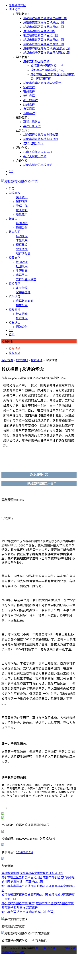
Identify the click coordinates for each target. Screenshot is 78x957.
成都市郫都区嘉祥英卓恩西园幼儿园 (46, 48)
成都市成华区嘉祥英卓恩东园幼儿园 (46, 52)
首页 (12, 188)
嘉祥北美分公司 (33, 143)
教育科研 (14, 231)
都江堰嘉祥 (30, 100)
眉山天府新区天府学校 (37, 152)
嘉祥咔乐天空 (32, 126)
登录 (12, 334)
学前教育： (23, 13)
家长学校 (22, 288)
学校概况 (14, 193)
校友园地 (14, 309)
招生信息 (14, 296)
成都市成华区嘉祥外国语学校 (42, 83)
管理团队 (22, 201)
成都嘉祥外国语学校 (36, 61)
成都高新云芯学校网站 (37, 165)
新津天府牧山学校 (34, 156)
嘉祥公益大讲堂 (26, 279)
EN (11, 171)
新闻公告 (14, 218)
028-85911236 (24, 852)
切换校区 (14, 9)
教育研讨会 (23, 253)
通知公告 (22, 227)
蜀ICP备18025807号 (48, 947)
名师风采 (22, 236)
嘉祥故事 (22, 275)
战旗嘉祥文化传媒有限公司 (40, 134)
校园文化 (14, 257)
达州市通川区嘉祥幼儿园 (39, 31)
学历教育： (23, 57)
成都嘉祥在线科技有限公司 (40, 139)
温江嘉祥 (29, 95)
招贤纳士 (14, 322)
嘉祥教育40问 (24, 300)
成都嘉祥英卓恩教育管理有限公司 (45, 18)
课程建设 (22, 244)
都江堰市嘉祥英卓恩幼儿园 (40, 35)
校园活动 (22, 262)
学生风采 (22, 240)
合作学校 (22, 160)
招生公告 (22, 305)
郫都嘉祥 (29, 87)
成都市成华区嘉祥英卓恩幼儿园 (43, 44)
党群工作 (22, 206)
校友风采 (22, 318)
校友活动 (22, 313)
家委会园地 (23, 292)
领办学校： (23, 147)
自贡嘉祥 (29, 108)
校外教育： (23, 117)
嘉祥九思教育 (32, 121)
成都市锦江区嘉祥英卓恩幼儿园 (43, 22)
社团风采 (22, 266)
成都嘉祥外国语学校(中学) (47, 65)
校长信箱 (22, 210)
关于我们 (22, 197)
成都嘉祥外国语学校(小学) (47, 70)
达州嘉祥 (29, 104)
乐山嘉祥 (29, 113)
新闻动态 (22, 223)
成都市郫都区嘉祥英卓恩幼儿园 (43, 26)
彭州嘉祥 (29, 91)
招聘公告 (22, 326)
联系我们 (22, 214)
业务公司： (23, 130)
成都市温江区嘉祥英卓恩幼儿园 (43, 39)
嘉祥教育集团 (17, 5)
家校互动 (14, 283)
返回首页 (7, 360)
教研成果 (22, 249)
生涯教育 (22, 270)
